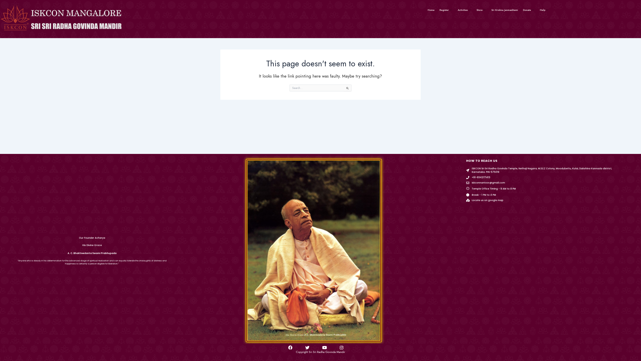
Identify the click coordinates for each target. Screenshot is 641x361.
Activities (463, 10)
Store (480, 10)
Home (431, 10)
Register (444, 10)
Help (542, 10)
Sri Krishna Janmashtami (504, 10)
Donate (527, 10)
